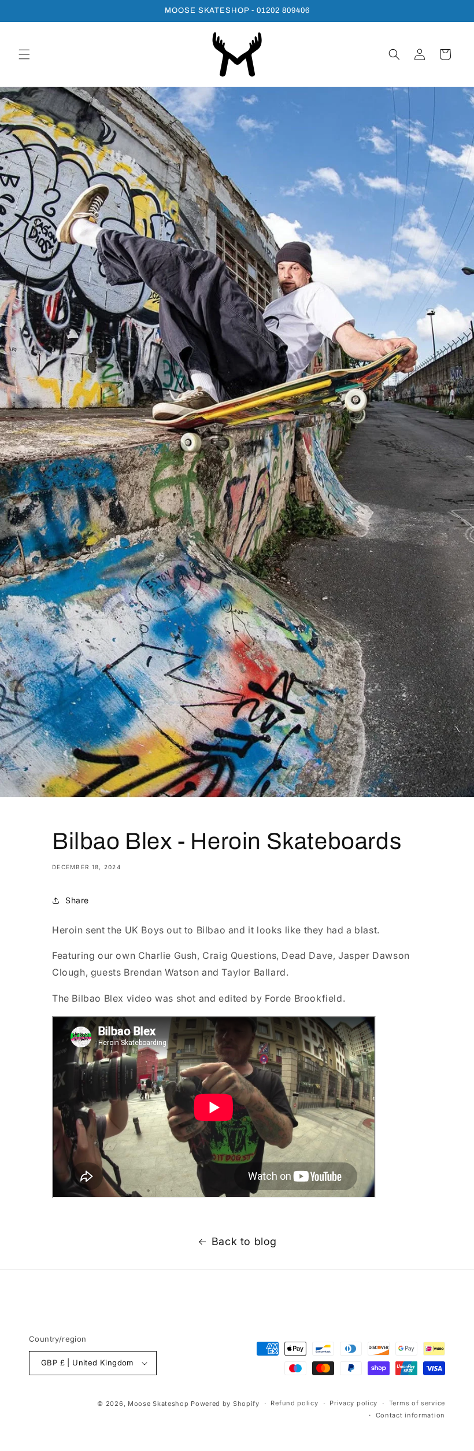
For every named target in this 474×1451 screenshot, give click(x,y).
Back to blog (244, 1241)
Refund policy (294, 1403)
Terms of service (417, 1403)
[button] (24, 54)
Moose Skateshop (158, 1404)
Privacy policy (353, 1403)
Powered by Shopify (225, 1404)
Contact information (410, 1415)
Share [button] (77, 900)
